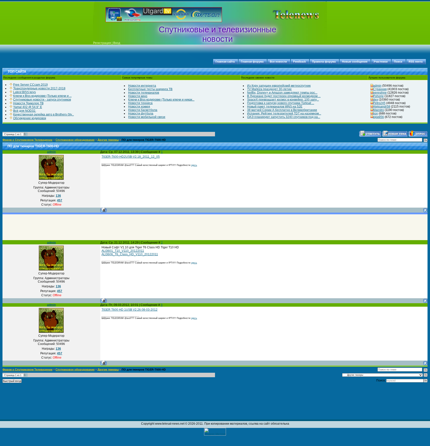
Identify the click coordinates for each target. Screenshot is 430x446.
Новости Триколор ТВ (28, 103)
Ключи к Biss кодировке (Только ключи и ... (42, 96)
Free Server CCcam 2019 (30, 84)
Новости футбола (140, 113)
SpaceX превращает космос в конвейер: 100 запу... (283, 99)
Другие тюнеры (108, 139)
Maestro (378, 110)
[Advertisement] (288, 14)
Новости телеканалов (143, 92)
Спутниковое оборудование (75, 139)
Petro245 (379, 103)
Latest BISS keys (24, 92)
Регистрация (102, 43)
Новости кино (137, 96)
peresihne (380, 92)
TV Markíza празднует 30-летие (269, 89)
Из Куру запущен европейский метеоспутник (279, 85)
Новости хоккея (139, 106)
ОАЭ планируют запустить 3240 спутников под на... (283, 117)
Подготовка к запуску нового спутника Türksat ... (280, 103)
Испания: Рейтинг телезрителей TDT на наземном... (284, 113)
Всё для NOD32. (24, 110)
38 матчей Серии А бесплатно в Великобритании (282, 110)
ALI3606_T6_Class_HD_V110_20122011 (130, 254)
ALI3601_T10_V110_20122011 (123, 251)
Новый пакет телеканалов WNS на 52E (274, 106)
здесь (194, 165)
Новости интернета (142, 85)
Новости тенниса (140, 103)
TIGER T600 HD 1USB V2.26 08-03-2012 (130, 309)
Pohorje (378, 96)
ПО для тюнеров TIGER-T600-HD (144, 139)
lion (375, 113)
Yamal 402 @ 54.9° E (27, 107)
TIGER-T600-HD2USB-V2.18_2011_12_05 (131, 156)
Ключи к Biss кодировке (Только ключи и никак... (161, 99)
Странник (380, 89)
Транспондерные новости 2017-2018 (39, 88)
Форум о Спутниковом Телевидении (27, 139)
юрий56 (378, 117)
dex (375, 99)
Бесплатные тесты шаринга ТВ (150, 89)
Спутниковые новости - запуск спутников (42, 99)
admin (377, 85)
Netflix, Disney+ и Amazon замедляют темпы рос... (282, 92)
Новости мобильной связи (146, 117)
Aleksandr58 (381, 106)
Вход (116, 43)
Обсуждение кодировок (29, 118)
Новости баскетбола (142, 110)
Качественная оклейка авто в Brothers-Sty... (43, 114)
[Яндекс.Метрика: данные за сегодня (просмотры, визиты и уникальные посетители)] (215, 432)
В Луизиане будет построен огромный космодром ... (284, 96)
